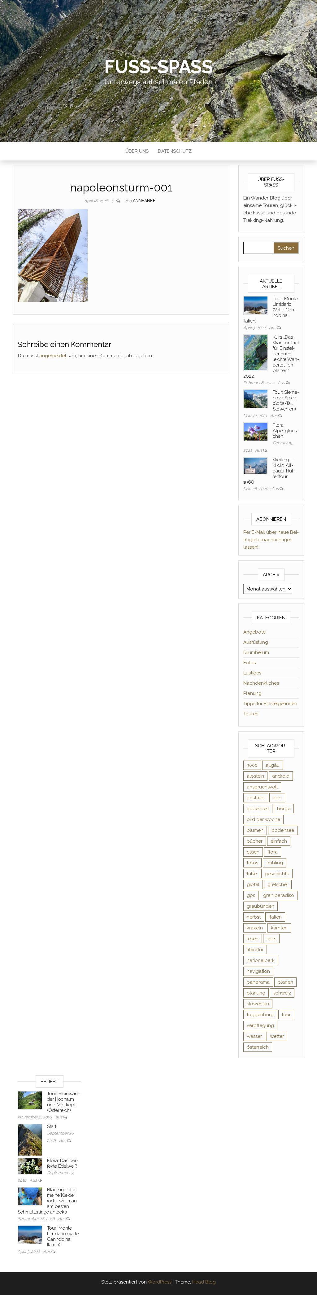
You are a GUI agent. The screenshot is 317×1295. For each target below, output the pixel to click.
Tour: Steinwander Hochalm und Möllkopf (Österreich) (63, 1102)
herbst (254, 917)
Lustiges (252, 673)
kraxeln (255, 928)
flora (272, 852)
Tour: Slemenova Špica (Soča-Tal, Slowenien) (286, 400)
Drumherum (256, 652)
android (280, 776)
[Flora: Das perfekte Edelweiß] (30, 1166)
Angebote (254, 632)
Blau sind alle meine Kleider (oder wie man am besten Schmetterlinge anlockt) (47, 1201)
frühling (274, 863)
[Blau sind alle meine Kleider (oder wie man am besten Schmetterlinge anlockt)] (30, 1196)
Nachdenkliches (261, 683)
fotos (252, 863)
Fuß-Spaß (158, 66)
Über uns (137, 151)
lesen (252, 939)
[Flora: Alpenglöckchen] (255, 431)
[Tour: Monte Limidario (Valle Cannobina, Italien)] (255, 305)
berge (283, 808)
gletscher (277, 884)
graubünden (260, 906)
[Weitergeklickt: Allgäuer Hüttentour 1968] (255, 465)
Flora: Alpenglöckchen (286, 430)
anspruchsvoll (262, 787)
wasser (254, 1036)
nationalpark (261, 960)
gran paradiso (278, 895)
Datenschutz (175, 151)
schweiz (282, 993)
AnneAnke (144, 200)
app (277, 798)
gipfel (253, 884)
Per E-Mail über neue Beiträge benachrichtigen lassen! (271, 539)
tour (286, 1014)
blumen (255, 830)
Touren (250, 714)
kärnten (279, 928)
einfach (279, 841)
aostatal (256, 798)
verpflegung (260, 1025)
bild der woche (263, 819)
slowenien (258, 1004)
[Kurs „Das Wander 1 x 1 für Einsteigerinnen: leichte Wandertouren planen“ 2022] (255, 352)
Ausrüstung (255, 642)
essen (253, 852)
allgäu (273, 765)
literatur (255, 949)
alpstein (255, 776)
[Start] (30, 1140)
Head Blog (204, 1282)
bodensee (282, 830)
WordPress (160, 1282)
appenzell (258, 808)
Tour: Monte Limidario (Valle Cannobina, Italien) (63, 1236)
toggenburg (260, 1014)
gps (251, 895)
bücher (255, 841)
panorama (258, 982)
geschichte (277, 873)
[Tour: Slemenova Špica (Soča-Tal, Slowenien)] (255, 398)
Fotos (249, 662)
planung (256, 993)
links (271, 939)
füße (252, 873)
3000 (252, 765)
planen (285, 982)
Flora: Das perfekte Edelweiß (62, 1163)
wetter (277, 1036)
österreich (258, 1047)
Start (51, 1126)
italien (275, 917)
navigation (258, 971)
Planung (252, 693)
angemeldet (52, 355)
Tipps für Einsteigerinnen (270, 703)
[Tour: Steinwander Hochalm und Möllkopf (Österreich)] (30, 1100)
